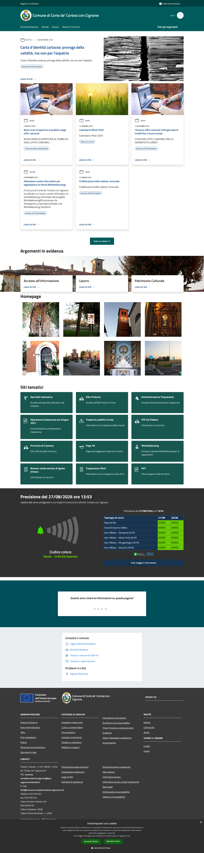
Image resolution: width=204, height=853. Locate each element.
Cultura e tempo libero (72, 727)
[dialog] (102, 836)
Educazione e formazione (114, 718)
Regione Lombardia (29, 3)
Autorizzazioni (109, 742)
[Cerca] (180, 15)
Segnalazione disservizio (72, 772)
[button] (102, 848)
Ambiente (107, 732)
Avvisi (28, 39)
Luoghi (147, 746)
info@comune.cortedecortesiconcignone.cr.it (42, 790)
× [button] (201, 822)
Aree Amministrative (30, 727)
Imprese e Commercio (71, 737)
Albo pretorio (109, 772)
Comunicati (149, 727)
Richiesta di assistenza (72, 782)
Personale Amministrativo (32, 747)
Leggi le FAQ (67, 777)
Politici (23, 742)
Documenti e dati (28, 752)
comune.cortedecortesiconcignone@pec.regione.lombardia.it (36, 778)
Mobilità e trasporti (70, 747)
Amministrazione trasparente (116, 767)
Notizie (32, 172)
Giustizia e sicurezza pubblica (116, 723)
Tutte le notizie (101, 241)
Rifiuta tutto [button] (113, 841)
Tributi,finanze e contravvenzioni (118, 728)
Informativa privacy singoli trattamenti (121, 782)
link (128, 836)
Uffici (22, 732)
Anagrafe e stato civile (72, 722)
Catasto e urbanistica (71, 742)
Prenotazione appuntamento (74, 767)
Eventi (147, 751)
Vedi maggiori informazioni (143, 562)
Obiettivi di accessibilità (114, 797)
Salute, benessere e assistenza (117, 737)
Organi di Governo (28, 722)
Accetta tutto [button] (91, 841)
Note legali (108, 787)
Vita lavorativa (68, 732)
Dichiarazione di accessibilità (116, 792)
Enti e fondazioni (28, 737)
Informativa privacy (112, 777)
